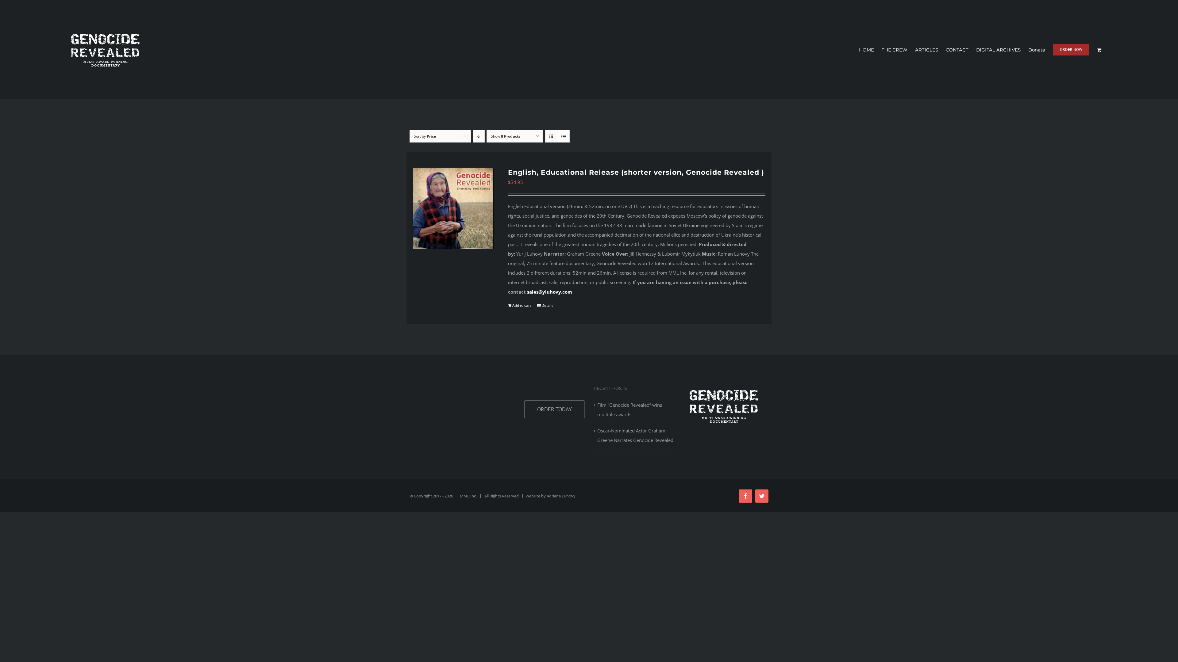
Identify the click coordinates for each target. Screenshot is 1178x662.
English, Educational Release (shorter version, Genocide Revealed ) (636, 172)
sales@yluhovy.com (549, 292)
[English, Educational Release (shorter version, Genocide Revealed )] (453, 208)
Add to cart (521, 305)
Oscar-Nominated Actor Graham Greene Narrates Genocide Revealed (635, 435)
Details (547, 305)
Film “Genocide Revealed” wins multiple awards (629, 409)
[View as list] (563, 136)
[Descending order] (479, 136)
